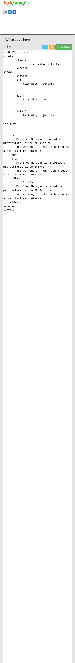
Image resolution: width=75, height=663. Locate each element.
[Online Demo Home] (16, 3)
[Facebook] (14, 11)
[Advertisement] (37, 25)
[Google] (5, 11)
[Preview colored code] (45, 47)
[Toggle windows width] (52, 47)
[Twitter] (9, 11)
